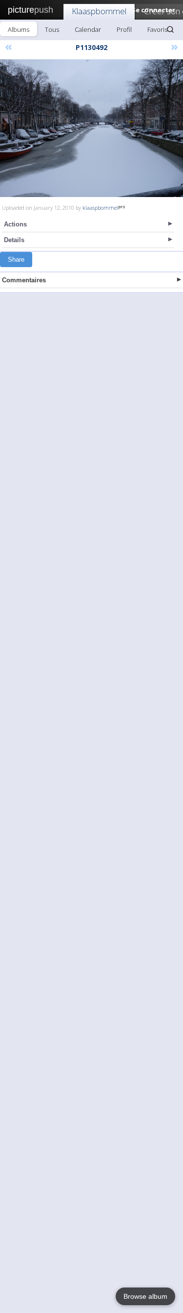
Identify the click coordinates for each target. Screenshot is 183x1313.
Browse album (145, 1296)
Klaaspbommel (99, 11)
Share (16, 259)
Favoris (157, 29)
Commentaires (24, 280)
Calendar (88, 29)
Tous (52, 29)
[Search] (170, 29)
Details (14, 240)
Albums (18, 29)
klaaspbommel (100, 207)
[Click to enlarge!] (91, 128)
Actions (15, 224)
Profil (124, 29)
